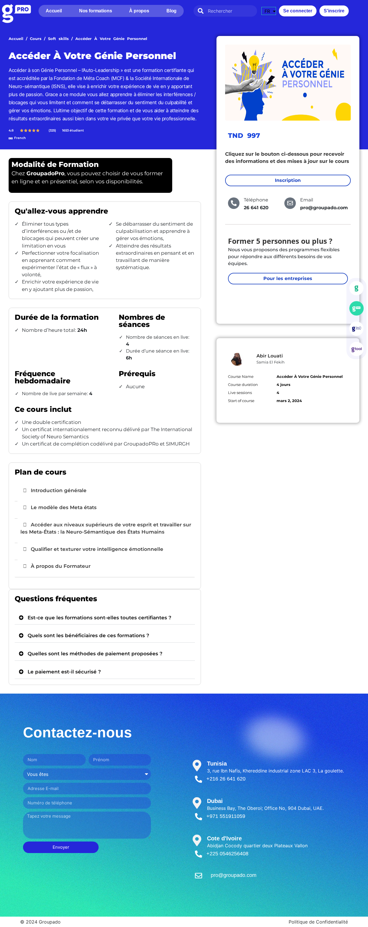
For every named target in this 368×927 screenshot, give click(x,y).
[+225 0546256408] (198, 854)
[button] (105, 618)
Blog (171, 10)
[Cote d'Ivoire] (197, 840)
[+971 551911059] (198, 816)
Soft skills (58, 38)
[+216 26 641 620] (198, 779)
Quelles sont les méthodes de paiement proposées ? (95, 653)
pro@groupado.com (233, 875)
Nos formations (95, 10)
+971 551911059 (225, 816)
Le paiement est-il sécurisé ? (64, 672)
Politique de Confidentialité (318, 922)
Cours (35, 38)
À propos (139, 10)
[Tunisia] (197, 765)
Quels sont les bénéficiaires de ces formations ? (88, 635)
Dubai (215, 801)
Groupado (50, 922)
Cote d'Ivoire (224, 838)
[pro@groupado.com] (198, 875)
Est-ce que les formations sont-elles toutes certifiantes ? (99, 617)
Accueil (54, 10)
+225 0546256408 (227, 853)
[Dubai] (197, 803)
